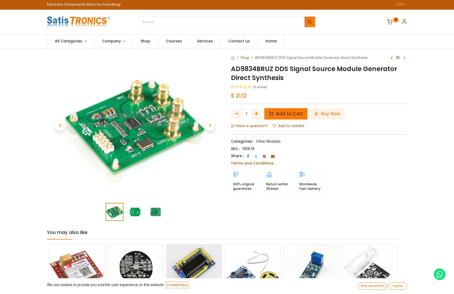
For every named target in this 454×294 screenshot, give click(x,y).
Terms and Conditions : (253, 163)
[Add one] (256, 113)
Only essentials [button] (372, 285)
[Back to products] (398, 58)
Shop (244, 58)
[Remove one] (237, 113)
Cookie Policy (177, 285)
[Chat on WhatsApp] (439, 274)
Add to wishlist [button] (291, 125)
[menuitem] (145, 41)
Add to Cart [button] (289, 114)
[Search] (310, 22)
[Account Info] (404, 22)
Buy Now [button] (330, 114)
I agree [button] (397, 285)
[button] (60, 125)
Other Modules (268, 141)
